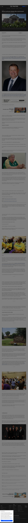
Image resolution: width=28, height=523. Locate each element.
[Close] (12, 511)
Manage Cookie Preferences (6, 520)
